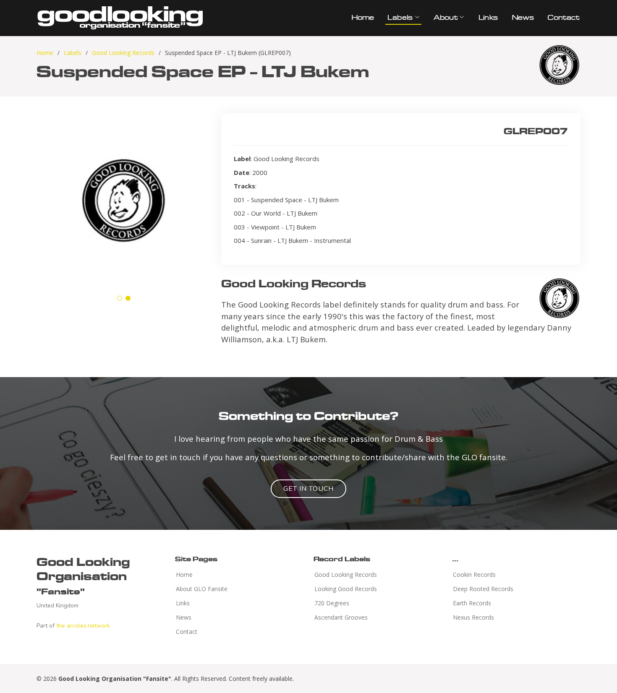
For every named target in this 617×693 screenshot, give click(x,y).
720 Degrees (331, 603)
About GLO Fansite (201, 589)
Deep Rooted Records (483, 589)
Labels (72, 53)
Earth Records (472, 603)
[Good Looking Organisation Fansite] (120, 16)
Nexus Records (473, 617)
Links (488, 17)
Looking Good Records (345, 589)
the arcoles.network (83, 626)
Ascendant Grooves (341, 617)
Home (362, 17)
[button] (119, 298)
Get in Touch (308, 488)
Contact (563, 17)
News (522, 17)
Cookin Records (474, 575)
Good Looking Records (123, 53)
